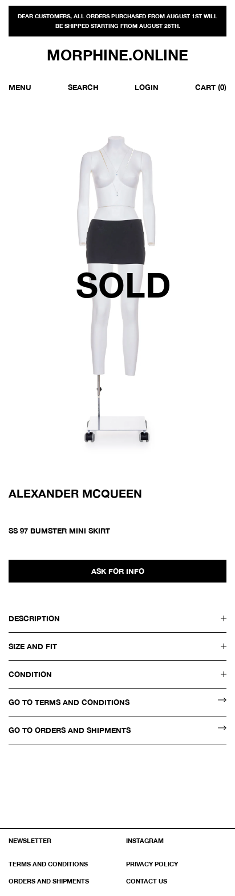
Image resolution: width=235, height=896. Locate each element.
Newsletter (30, 840)
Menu (20, 87)
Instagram (145, 840)
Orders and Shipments (49, 881)
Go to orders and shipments (70, 730)
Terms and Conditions (48, 864)
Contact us (146, 881)
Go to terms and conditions (69, 702)
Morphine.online (117, 55)
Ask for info (117, 571)
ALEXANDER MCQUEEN (75, 493)
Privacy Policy (152, 864)
